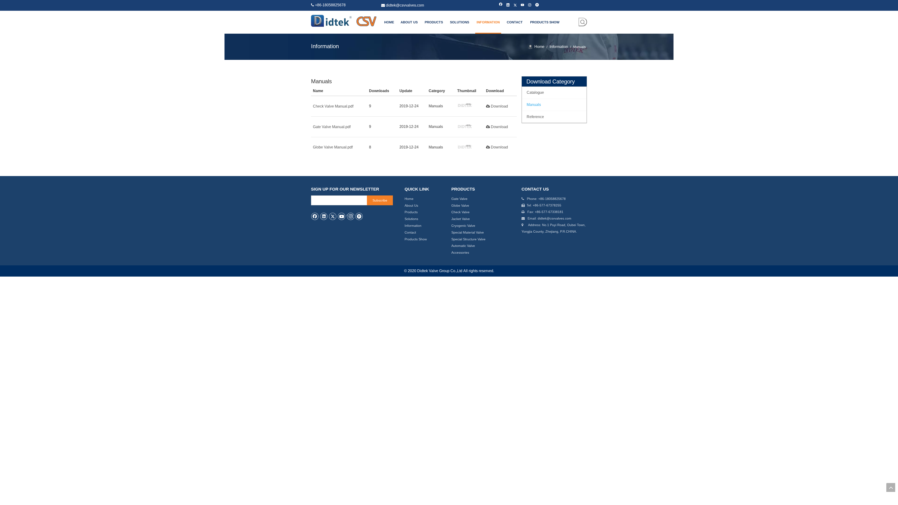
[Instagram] (530, 5)
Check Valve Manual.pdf (333, 106)
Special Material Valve (467, 232)
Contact (410, 232)
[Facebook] (501, 5)
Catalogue (535, 92)
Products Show (416, 239)
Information (413, 225)
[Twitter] (515, 5)
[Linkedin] (508, 5)
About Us (411, 205)
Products (411, 212)
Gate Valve (459, 199)
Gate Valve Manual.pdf (332, 127)
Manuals (534, 105)
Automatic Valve (463, 246)
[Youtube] (522, 5)
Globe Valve (460, 205)
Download (499, 106)
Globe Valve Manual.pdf (333, 147)
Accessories (460, 252)
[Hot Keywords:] (583, 22)
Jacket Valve (460, 219)
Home (409, 199)
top (890, 487)
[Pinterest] (537, 5)
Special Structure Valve (468, 239)
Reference (535, 117)
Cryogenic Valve (463, 225)
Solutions (411, 219)
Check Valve (460, 212)
